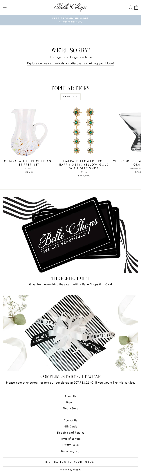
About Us (70, 396)
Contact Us (70, 420)
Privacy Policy (70, 445)
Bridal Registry (70, 451)
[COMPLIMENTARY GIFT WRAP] (70, 333)
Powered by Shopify (70, 469)
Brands (70, 402)
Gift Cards (70, 427)
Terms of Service (70, 439)
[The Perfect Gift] (70, 235)
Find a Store (70, 408)
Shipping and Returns (70, 433)
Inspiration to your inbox (69, 462)
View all (70, 96)
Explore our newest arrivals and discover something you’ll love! (70, 63)
